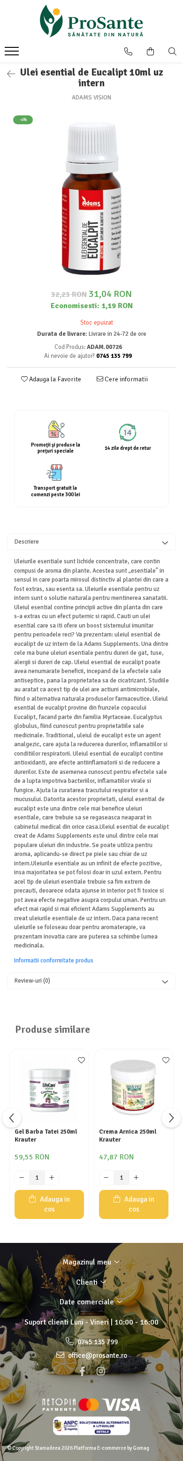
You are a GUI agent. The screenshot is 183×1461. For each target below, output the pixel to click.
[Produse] (13, 54)
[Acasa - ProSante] (91, 21)
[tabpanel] (91, 198)
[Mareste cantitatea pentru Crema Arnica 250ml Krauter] (136, 1177)
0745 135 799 (97, 1342)
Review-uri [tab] (32, 980)
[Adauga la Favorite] (79, 1061)
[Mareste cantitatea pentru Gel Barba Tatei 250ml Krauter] (52, 1177)
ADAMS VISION (91, 97)
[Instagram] (101, 1372)
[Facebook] (82, 1372)
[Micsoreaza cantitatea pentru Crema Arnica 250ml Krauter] (106, 1177)
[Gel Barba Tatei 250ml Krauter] (49, 1088)
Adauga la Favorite (54, 379)
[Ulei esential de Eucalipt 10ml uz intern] (91, 198)
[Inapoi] (7, 74)
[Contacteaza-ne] (128, 51)
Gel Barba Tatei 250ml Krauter (46, 1135)
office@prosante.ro (97, 1355)
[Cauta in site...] (172, 51)
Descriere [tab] (27, 541)
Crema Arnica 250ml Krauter (127, 1135)
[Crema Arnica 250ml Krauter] (133, 1088)
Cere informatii (125, 379)
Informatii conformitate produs (53, 960)
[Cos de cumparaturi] (150, 51)
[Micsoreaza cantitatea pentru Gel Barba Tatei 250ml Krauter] (22, 1177)
